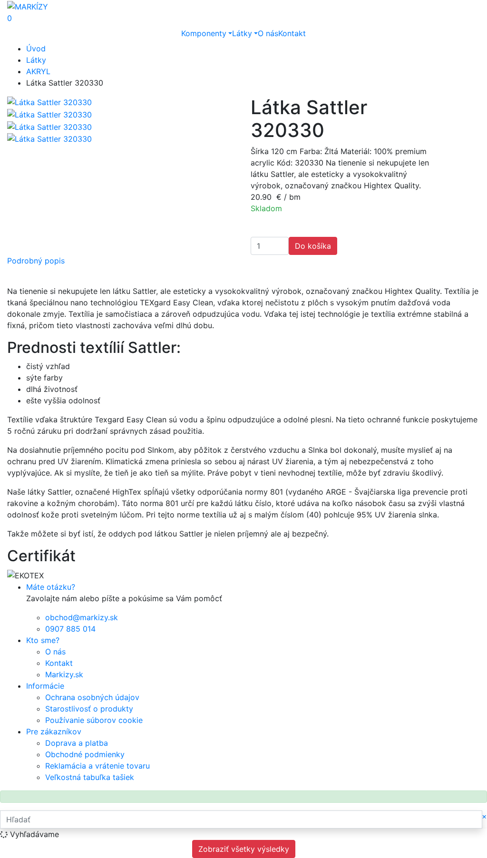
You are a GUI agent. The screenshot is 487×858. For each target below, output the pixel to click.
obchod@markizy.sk (81, 617)
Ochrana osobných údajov (92, 697)
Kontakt (292, 33)
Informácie (45, 686)
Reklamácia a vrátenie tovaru (97, 765)
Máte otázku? (50, 587)
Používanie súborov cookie (94, 720)
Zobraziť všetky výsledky (243, 849)
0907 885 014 (70, 629)
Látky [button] (242, 33)
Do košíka (313, 246)
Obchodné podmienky (85, 754)
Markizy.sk (64, 674)
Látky (36, 60)
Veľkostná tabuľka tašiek (89, 777)
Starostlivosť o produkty (89, 708)
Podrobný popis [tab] (36, 260)
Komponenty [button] (203, 33)
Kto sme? (42, 640)
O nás (268, 33)
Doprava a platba (76, 743)
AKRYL (38, 71)
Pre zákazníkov (53, 731)
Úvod (36, 48)
